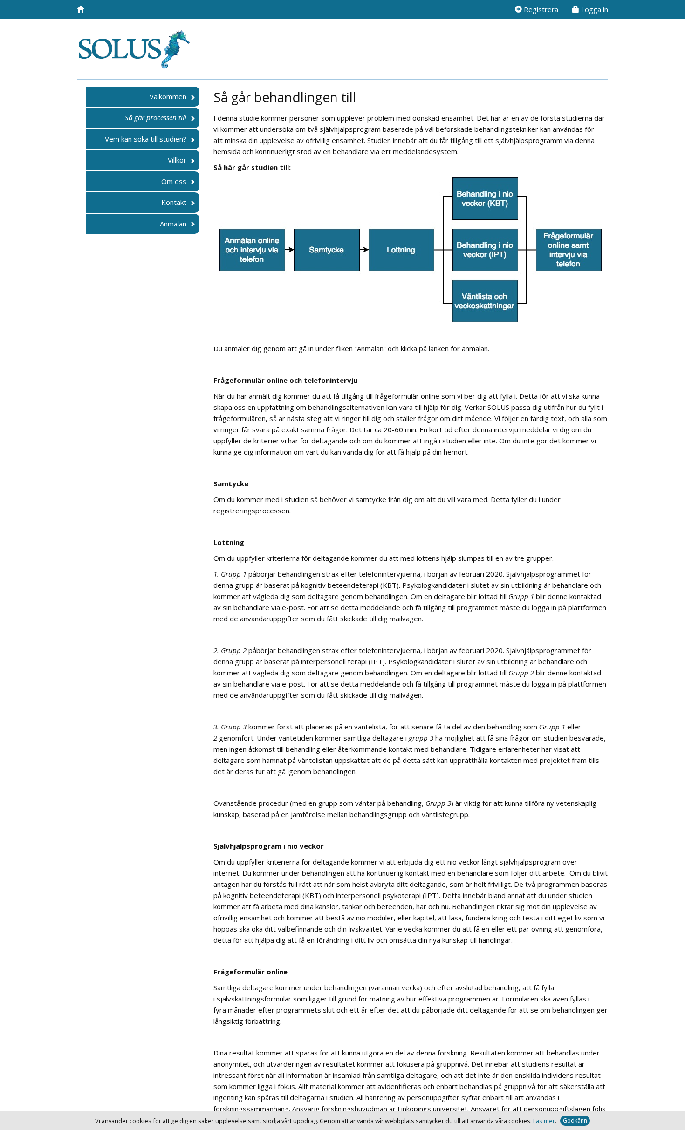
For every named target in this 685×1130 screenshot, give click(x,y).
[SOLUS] (80, 9)
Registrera (540, 9)
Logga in (593, 9)
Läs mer (544, 1120)
